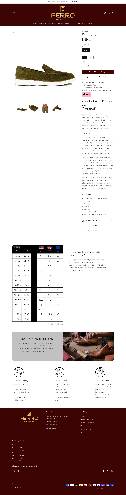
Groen (86, 50)
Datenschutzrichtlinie (87, 422)
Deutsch (16, 487)
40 (84, 57)
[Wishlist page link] (105, 13)
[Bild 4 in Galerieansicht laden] (56, 108)
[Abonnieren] (43, 471)
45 (91, 57)
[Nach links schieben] (14, 108)
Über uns (83, 432)
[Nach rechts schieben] (76, 108)
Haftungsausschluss (86, 429)
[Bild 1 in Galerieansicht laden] (22, 108)
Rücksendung (84, 426)
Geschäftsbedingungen (87, 419)
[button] (14, 13)
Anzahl (84, 61)
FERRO (102, 488)
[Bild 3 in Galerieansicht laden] (45, 108)
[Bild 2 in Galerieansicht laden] (33, 108)
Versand (82, 416)
